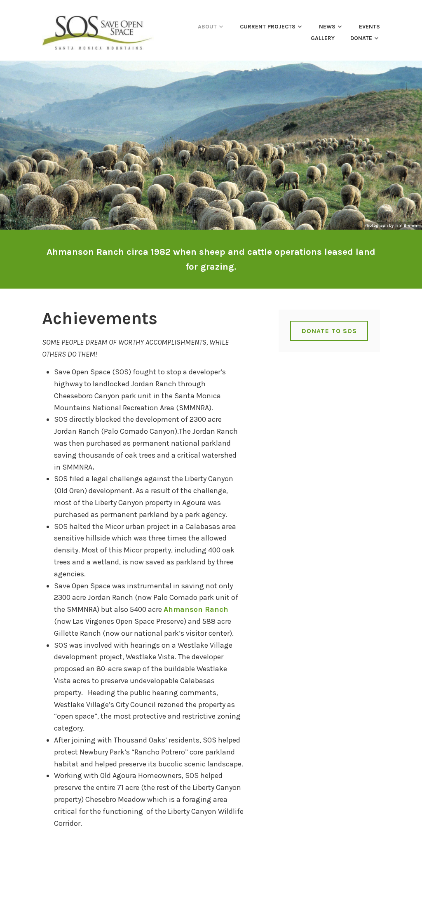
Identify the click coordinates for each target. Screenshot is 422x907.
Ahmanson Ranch (196, 609)
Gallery (323, 38)
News (327, 26)
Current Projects (267, 26)
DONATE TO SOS (329, 331)
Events (369, 26)
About (207, 26)
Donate (361, 38)
